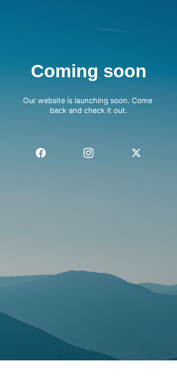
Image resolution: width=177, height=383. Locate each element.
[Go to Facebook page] (45, 153)
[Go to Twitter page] (136, 153)
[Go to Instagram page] (93, 153)
